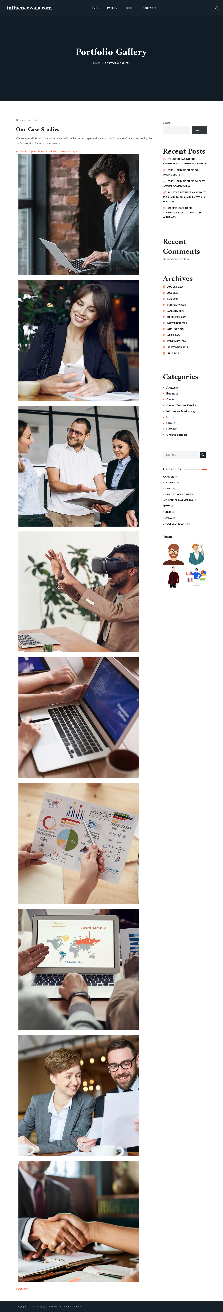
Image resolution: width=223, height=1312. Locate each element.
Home (96, 63)
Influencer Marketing (180, 411)
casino (170, 399)
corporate (33, 151)
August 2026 (175, 286)
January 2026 (175, 311)
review (171, 429)
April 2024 (173, 335)
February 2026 (176, 305)
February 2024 (176, 341)
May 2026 (172, 299)
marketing (52, 151)
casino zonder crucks (181, 405)
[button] (216, 8)
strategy (72, 151)
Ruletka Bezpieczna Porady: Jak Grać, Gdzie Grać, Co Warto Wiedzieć (184, 197)
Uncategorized (176, 435)
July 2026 (172, 292)
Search (167, 123)
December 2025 (176, 317)
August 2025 (175, 329)
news (170, 417)
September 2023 (177, 347)
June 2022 (173, 353)
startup (62, 151)
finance (43, 151)
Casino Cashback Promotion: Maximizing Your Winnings (182, 213)
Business (172, 393)
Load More (22, 1289)
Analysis (172, 388)
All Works (22, 151)
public (170, 423)
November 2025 (177, 323)
